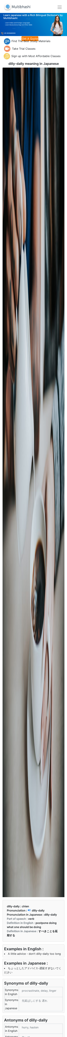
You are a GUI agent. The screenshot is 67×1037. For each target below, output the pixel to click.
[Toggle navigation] (59, 7)
